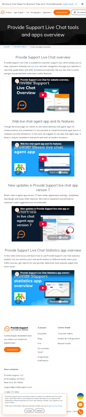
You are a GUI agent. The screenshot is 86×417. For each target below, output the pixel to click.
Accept (29, 411)
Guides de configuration (69, 338)
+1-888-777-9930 (11, 392)
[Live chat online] (80, 404)
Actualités (42, 333)
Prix (27, 12)
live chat (34, 66)
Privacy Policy (57, 406)
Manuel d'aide (64, 343)
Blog (40, 338)
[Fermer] (82, 4)
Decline (39, 411)
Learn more (68, 4)
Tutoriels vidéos (20, 47)
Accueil (7, 47)
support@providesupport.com (18, 387)
